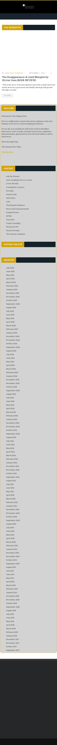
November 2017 (12, 643)
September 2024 (13, 347)
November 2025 (13, 297)
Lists (8, 201)
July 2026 (10, 268)
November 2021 (12, 470)
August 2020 (11, 524)
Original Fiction (12, 212)
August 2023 (11, 394)
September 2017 (13, 650)
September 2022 (13, 434)
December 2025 (12, 293)
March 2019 (11, 585)
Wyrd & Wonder (13, 230)
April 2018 (10, 625)
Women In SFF (12, 227)
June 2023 (10, 401)
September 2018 (13, 607)
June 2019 (10, 574)
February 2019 (12, 589)
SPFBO (9, 216)
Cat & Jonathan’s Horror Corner (19, 180)
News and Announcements (17, 209)
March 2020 (11, 542)
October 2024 (11, 343)
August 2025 (11, 307)
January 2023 (11, 419)
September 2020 (13, 520)
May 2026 (10, 275)
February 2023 (12, 415)
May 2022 (10, 448)
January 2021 (11, 506)
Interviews (10, 198)
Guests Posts (11, 194)
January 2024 (11, 376)
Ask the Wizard (12, 176)
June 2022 (10, 444)
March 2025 (11, 325)
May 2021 (10, 491)
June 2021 (10, 488)
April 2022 (10, 452)
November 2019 (12, 556)
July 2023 (10, 398)
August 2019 (11, 567)
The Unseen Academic (15, 234)
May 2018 (10, 621)
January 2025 (11, 333)
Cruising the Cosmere (15, 187)
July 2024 (10, 354)
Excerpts (10, 191)
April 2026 (10, 278)
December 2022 (12, 423)
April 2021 (10, 495)
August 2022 (11, 437)
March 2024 (11, 369)
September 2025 (13, 304)
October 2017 (11, 646)
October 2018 (11, 603)
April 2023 (10, 408)
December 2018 (12, 596)
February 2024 (12, 372)
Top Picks (10, 219)
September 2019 (13, 563)
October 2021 (11, 473)
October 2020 (11, 516)
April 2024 (10, 365)
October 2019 (11, 560)
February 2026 (12, 286)
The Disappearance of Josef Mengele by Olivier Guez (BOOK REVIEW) (25, 78)
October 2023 (11, 387)
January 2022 (11, 462)
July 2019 (10, 571)
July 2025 (10, 311)
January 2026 (11, 289)
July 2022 (10, 441)
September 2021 (12, 477)
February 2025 (12, 329)
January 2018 (11, 636)
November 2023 (13, 383)
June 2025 (10, 314)
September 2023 (13, 390)
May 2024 (10, 361)
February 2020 (12, 545)
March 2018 (11, 628)
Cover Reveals (12, 183)
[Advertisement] (28, 694)
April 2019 (10, 581)
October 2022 (11, 430)
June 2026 (10, 271)
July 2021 (10, 484)
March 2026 (11, 282)
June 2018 (10, 617)
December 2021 (12, 466)
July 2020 (10, 527)
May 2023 (10, 405)
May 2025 (10, 318)
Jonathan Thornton (14, 73)
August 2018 (11, 610)
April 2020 (10, 538)
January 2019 (11, 592)
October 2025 (11, 300)
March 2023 (11, 412)
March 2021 (11, 498)
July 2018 (10, 614)
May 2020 (10, 535)
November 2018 (12, 599)
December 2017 (12, 639)
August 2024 (11, 351)
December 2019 (12, 553)
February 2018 (12, 632)
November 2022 (13, 426)
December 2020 (12, 509)
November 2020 (13, 513)
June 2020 (10, 531)
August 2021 (11, 480)
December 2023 (12, 379)
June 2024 (10, 358)
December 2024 (12, 336)
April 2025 (10, 322)
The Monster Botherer (15, 205)
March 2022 (11, 455)
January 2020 (11, 549)
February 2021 (12, 502)
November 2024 (13, 340)
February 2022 (12, 459)
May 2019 (10, 578)
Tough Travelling (13, 223)
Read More (7, 95)
